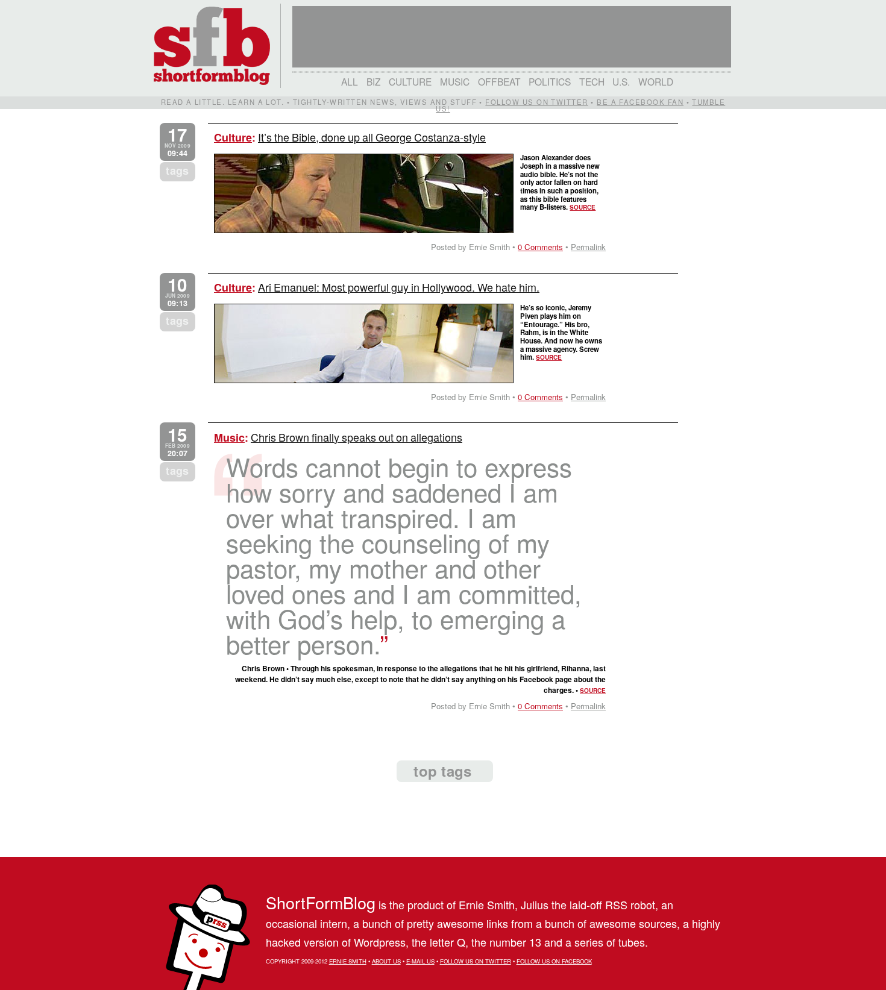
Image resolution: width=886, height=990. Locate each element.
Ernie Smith (347, 961)
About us (386, 961)
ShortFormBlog (320, 902)
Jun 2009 (177, 292)
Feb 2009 (177, 442)
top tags (442, 770)
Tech (592, 81)
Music (455, 81)
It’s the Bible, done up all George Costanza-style (372, 137)
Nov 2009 (177, 142)
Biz (373, 81)
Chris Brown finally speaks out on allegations (356, 437)
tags (177, 170)
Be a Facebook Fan (640, 102)
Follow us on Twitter (536, 102)
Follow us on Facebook (554, 961)
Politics (550, 81)
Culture (410, 81)
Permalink (588, 246)
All (349, 81)
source (582, 207)
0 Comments (540, 246)
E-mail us (420, 961)
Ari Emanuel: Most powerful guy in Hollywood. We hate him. (398, 287)
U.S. (621, 81)
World (655, 81)
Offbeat (499, 81)
